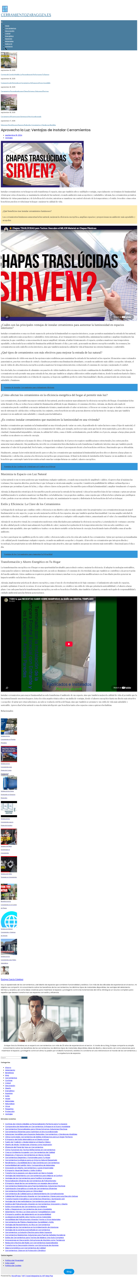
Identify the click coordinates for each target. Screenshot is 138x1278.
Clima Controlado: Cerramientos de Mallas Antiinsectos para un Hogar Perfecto (39, 1137)
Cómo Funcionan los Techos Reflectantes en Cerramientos (30, 1150)
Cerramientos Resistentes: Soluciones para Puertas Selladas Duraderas (35, 1235)
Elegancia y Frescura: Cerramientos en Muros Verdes (27, 1155)
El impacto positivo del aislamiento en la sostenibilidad (28, 1214)
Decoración (9, 31)
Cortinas (8, 1080)
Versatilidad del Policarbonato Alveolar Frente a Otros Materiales (32, 1219)
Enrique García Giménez (12, 979)
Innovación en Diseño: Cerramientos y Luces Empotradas (29, 1168)
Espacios (8, 39)
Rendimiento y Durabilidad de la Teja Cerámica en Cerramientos (32, 1162)
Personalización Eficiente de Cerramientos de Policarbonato (30, 1181)
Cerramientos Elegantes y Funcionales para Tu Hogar (27, 1157)
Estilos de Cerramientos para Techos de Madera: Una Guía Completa (34, 1237)
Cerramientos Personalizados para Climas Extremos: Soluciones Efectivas (25, 91)
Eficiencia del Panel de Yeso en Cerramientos (24, 1147)
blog (7, 1075)
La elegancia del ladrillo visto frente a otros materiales (28, 1217)
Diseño (8, 1088)
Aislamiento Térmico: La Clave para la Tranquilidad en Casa (30, 1212)
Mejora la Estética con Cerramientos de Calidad (25, 1248)
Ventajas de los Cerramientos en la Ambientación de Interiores (31, 1227)
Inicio (7, 26)
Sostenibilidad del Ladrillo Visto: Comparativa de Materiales (30, 1165)
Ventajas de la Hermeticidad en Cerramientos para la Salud (30, 1201)
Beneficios (9, 1072)
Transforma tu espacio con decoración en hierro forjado (29, 1173)
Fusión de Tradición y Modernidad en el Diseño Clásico (28, 1142)
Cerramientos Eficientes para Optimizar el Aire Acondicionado (21, 116)
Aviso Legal (9, 1263)
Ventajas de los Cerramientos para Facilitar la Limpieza (28, 1178)
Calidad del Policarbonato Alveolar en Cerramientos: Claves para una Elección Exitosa (41, 1196)
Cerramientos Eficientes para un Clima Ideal (23, 1191)
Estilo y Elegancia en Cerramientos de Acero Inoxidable (28, 1209)
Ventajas (9, 138)
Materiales (9, 41)
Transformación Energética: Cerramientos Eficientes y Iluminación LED (35, 1199)
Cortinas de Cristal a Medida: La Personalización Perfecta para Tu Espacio (25, 74)
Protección (10, 1111)
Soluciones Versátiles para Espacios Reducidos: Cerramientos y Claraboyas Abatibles (28, 125)
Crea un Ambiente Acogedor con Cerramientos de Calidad (30, 1152)
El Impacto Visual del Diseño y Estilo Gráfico (23, 1170)
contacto (9, 46)
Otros (7, 1106)
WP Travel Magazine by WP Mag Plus (37, 1276)
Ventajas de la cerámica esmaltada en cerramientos (27, 1230)
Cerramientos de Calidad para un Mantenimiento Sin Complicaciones (34, 1193)
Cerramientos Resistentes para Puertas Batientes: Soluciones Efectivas (35, 1186)
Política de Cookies (13, 1265)
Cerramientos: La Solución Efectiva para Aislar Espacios (28, 1232)
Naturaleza (9, 1103)
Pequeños (9, 1109)
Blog (69, 1271)
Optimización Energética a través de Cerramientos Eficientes (31, 1188)
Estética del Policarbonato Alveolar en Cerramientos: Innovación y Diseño (36, 1204)
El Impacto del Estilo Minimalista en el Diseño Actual (27, 1139)
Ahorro (8, 1067)
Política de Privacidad (14, 1260)
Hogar (7, 1098)
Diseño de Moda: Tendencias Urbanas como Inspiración (28, 1144)
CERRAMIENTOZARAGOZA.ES (26, 15)
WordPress (16, 1276)
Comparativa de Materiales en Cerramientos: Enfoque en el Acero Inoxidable (25, 83)
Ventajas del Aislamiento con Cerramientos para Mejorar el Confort (34, 1175)
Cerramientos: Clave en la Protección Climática (25, 1250)
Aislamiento (10, 1070)
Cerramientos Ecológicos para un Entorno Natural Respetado (31, 1160)
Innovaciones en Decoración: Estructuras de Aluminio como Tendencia (35, 1240)
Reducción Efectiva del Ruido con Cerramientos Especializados (31, 1243)
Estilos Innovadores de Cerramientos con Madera (26, 1206)
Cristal (7, 33)
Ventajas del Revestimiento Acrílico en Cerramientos (27, 1224)
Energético (9, 36)
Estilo (7, 1096)
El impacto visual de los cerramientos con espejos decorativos (31, 1183)
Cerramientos (10, 28)
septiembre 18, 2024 (13, 135)
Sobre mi (8, 44)
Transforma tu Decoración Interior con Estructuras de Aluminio (32, 1245)
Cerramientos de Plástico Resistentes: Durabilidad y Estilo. (29, 1222)
